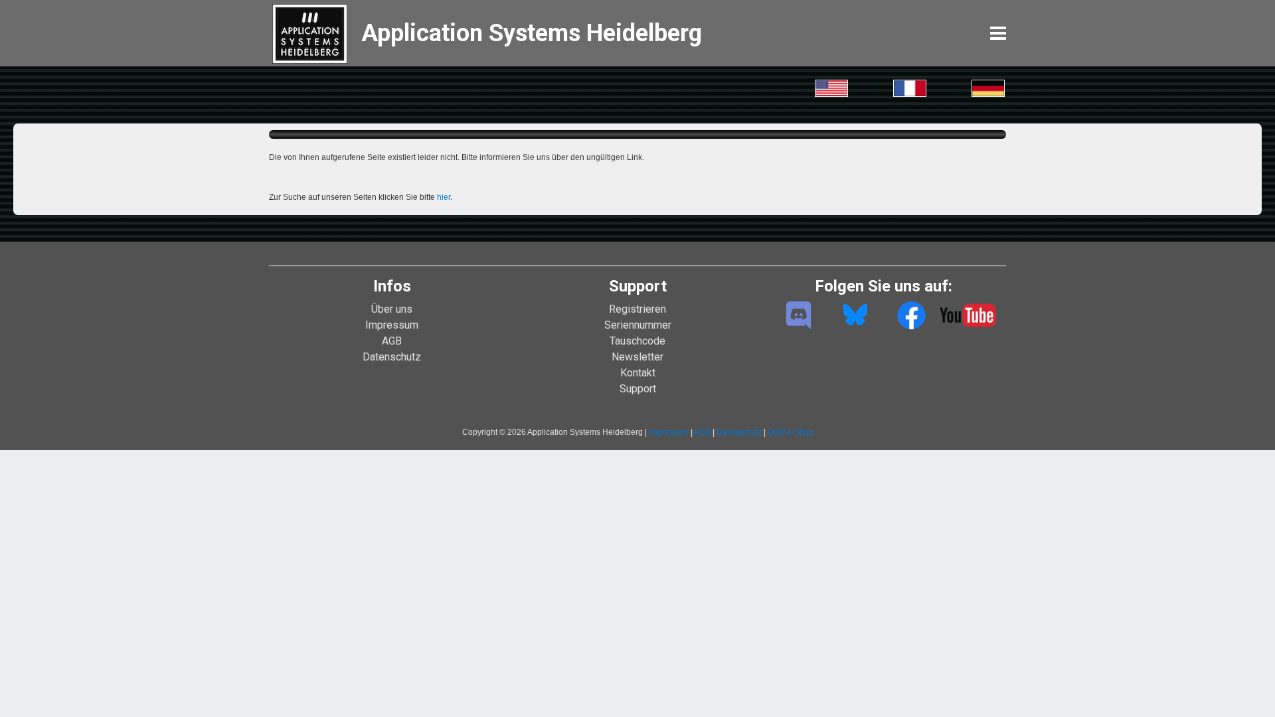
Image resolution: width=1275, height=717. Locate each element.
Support (638, 388)
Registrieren (637, 309)
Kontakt (637, 372)
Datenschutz (392, 357)
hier (443, 197)
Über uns (391, 309)
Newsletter (637, 357)
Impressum (391, 325)
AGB (392, 341)
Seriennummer (637, 325)
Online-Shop (790, 432)
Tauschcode (637, 341)
